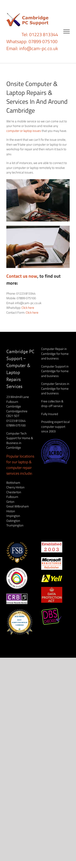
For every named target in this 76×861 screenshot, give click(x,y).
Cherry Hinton (15, 487)
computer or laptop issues (23, 130)
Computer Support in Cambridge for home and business (55, 371)
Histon (10, 511)
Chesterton (13, 492)
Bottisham (13, 482)
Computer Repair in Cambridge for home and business (55, 353)
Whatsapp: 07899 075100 (31, 41)
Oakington (13, 520)
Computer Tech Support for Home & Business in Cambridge (19, 440)
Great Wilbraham (17, 506)
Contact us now (21, 276)
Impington (13, 515)
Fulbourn (12, 496)
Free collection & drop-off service (52, 404)
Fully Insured (49, 413)
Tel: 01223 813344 (40, 34)
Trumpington (14, 525)
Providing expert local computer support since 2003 (55, 426)
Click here (28, 307)
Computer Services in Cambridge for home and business (55, 388)
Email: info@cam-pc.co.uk (32, 48)
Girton (10, 501)
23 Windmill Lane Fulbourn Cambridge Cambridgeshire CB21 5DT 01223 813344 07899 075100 (17, 411)
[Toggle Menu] (67, 31)
